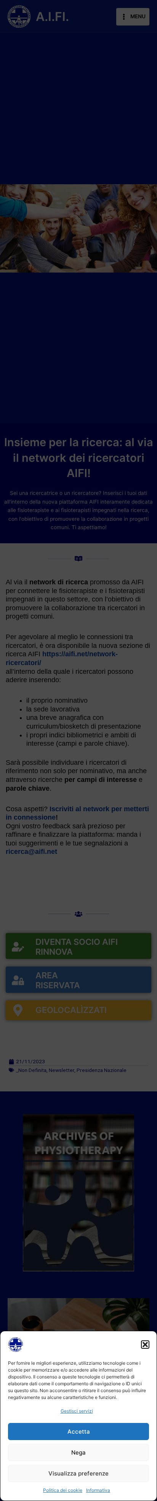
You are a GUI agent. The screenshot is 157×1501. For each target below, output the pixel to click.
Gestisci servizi (77, 1411)
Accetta (78, 1431)
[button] (145, 1344)
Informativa (98, 1490)
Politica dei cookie (62, 1490)
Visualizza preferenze (78, 1473)
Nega (78, 1452)
